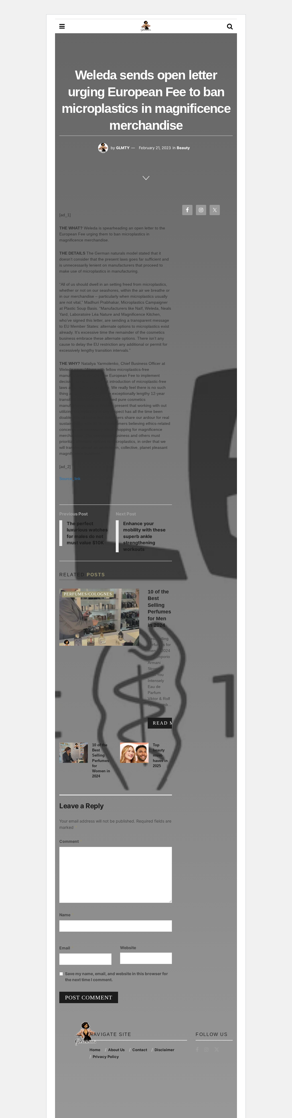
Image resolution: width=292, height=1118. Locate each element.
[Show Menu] (62, 26)
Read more (171, 722)
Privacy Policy (106, 1056)
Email (66, 948)
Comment (70, 841)
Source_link (69, 478)
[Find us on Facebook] (197, 1049)
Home (95, 1049)
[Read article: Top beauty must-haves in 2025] (134, 753)
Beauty (183, 147)
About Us (116, 1049)
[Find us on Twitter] (216, 1049)
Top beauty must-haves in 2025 (160, 755)
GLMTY (122, 147)
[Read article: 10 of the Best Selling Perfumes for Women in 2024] (73, 753)
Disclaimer (164, 1049)
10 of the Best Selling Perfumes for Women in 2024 (101, 760)
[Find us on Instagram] (206, 1049)
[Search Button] (230, 26)
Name (66, 914)
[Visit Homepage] (146, 26)
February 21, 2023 (155, 147)
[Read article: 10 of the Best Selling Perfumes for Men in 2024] (99, 617)
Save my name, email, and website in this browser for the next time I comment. (116, 976)
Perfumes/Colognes (88, 594)
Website (128, 947)
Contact (139, 1049)
